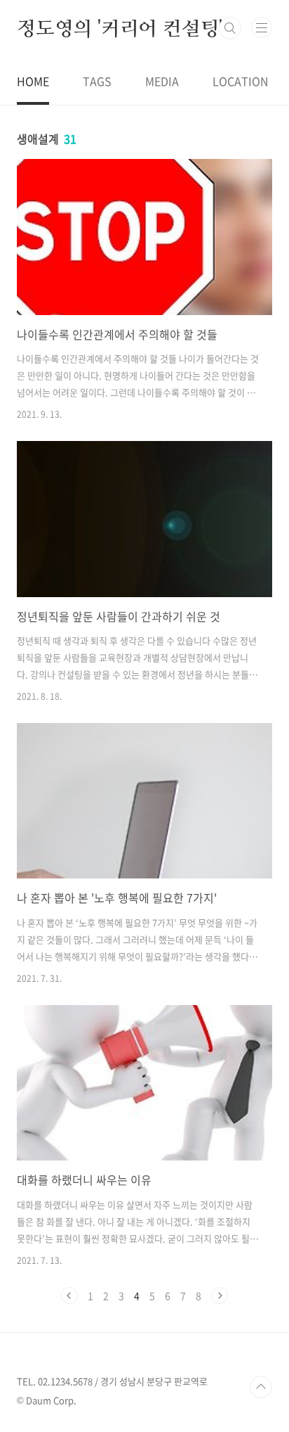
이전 (69, 1295)
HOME (33, 80)
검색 (230, 28)
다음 (219, 1295)
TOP (261, 1387)
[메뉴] (261, 27)
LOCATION (241, 80)
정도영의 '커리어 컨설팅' (119, 28)
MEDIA (162, 80)
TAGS (97, 80)
